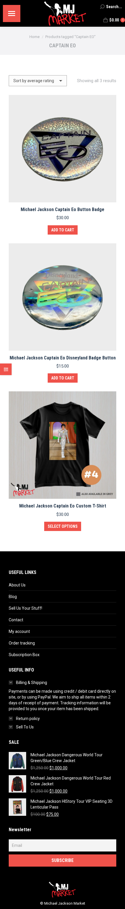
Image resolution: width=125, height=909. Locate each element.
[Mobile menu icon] (11, 13)
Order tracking (22, 643)
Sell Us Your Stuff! (25, 608)
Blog (13, 596)
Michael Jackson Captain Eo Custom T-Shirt (62, 506)
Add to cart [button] (62, 230)
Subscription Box (24, 654)
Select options (63, 526)
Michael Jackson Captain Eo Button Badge (62, 209)
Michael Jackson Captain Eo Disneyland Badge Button (63, 358)
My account (19, 631)
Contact (16, 620)
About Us (17, 585)
